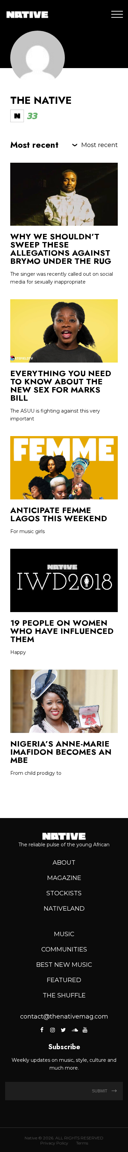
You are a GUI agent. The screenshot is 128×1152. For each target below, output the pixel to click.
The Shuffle (64, 995)
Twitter (63, 1030)
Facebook (42, 1030)
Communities (64, 949)
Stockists (64, 893)
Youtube (85, 1030)
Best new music (64, 965)
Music (64, 934)
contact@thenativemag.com (64, 1016)
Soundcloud (74, 1030)
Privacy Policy (54, 1143)
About (64, 862)
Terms (82, 1143)
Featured (64, 980)
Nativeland (64, 908)
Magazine (64, 878)
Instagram (52, 1030)
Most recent (99, 145)
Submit (100, 1091)
